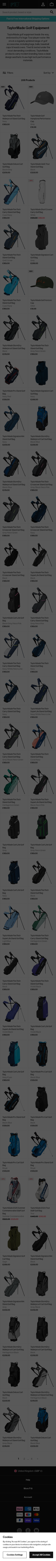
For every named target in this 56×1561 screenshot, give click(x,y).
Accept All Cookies (41, 1555)
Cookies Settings (15, 1555)
